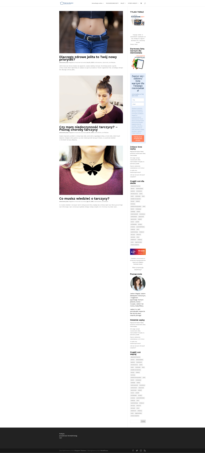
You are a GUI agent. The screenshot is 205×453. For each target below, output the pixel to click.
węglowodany (138, 242)
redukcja (133, 229)
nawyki (138, 211)
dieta (143, 196)
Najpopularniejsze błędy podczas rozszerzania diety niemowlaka (137, 153)
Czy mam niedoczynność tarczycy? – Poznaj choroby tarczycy (88, 128)
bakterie (133, 191)
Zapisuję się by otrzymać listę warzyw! (138, 138)
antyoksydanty (139, 188)
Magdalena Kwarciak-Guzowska (77, 62)
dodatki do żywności (136, 198)
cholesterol (139, 191)
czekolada (137, 196)
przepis (140, 224)
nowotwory (142, 214)
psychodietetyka (140, 226)
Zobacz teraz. (134, 44)
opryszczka (133, 219)
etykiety (138, 201)
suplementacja (134, 232)
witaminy (140, 239)
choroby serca (134, 193)
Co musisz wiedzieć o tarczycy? (84, 198)
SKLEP (122, 3)
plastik (137, 221)
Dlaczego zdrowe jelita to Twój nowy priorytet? (88, 58)
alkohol (132, 188)
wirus (138, 237)
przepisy (133, 226)
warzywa (133, 237)
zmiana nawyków (135, 244)
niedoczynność (134, 214)
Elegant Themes (80, 450)
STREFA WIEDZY (132, 3)
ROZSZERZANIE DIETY (112, 3)
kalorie (132, 209)
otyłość (140, 219)
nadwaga (133, 211)
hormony (133, 203)
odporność (105, 62)
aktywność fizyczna (135, 186)
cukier (132, 196)
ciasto (140, 193)
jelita (144, 206)
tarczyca (133, 234)
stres (138, 229)
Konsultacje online (97, 3)
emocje (132, 201)
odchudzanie (98, 62)
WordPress (104, 450)
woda (132, 242)
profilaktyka (112, 62)
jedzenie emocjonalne (136, 206)
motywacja (138, 209)
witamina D (133, 239)
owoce (132, 221)
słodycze (141, 232)
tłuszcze (139, 234)
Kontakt (70, 436)
